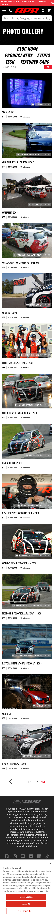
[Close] (50, 863)
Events (43, 55)
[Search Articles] (48, 67)
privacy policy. (43, 891)
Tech (9, 61)
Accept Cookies (26, 896)
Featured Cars (34, 61)
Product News (18, 55)
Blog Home (27, 48)
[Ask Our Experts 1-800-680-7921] (10, 10)
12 (29, 781)
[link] (27, 90)
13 (36, 781)
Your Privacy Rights (26, 910)
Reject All (26, 903)
